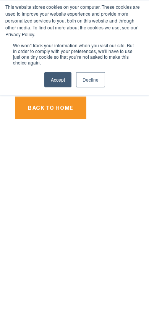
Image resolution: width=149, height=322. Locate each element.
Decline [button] (91, 79)
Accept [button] (58, 79)
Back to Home (50, 108)
